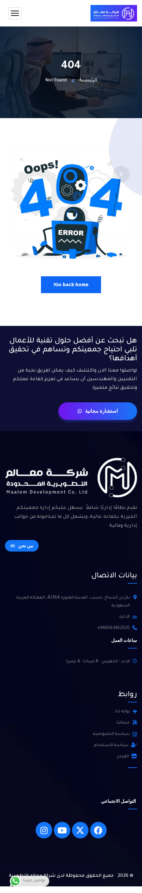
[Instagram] (44, 830)
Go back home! (71, 285)
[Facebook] (98, 830)
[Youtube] (62, 830)
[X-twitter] (80, 830)
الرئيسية (88, 80)
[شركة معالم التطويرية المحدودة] (113, 13)
